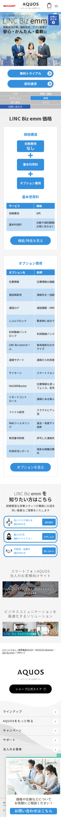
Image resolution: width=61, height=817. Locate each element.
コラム (45, 102)
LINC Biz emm (8, 652)
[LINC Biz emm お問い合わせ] (33, 759)
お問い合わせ (15, 106)
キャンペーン (12, 730)
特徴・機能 (46, 93)
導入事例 (15, 102)
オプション (15, 98)
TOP (15, 93)
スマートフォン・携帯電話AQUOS (17, 649)
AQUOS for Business (44, 649)
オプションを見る (30, 467)
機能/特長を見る (30, 240)
